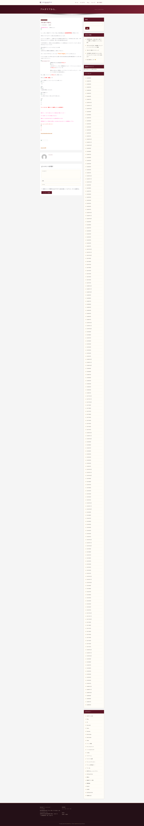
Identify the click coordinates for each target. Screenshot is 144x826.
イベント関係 (89, 743)
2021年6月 (89, 267)
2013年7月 (89, 555)
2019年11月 (89, 325)
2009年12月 (89, 686)
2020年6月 (89, 304)
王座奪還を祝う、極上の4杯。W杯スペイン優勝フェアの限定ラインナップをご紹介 (94, 41)
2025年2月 (89, 133)
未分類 (88, 789)
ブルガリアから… (101, 9)
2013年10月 (89, 545)
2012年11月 (89, 579)
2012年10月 (89, 582)
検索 (86, 19)
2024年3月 (89, 166)
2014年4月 (89, 527)
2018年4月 (89, 383)
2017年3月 (89, 423)
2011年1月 (89, 646)
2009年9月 (89, 695)
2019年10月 (89, 328)
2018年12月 (89, 359)
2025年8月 (89, 114)
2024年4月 (89, 163)
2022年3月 (89, 240)
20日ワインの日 (90, 716)
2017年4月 (89, 420)
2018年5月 (89, 380)
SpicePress (77, 823)
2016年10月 (89, 438)
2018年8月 (89, 371)
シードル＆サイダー (90, 749)
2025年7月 (89, 117)
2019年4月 (89, 347)
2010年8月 (89, 662)
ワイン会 (88, 768)
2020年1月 (89, 319)
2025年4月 (89, 126)
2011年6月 (89, 631)
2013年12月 (89, 539)
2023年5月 (89, 197)
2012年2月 (89, 606)
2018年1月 (89, 392)
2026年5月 (89, 87)
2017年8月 (89, 408)
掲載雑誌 (88, 783)
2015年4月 (89, 493)
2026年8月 (89, 78)
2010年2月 (89, 680)
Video (88, 740)
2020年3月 (89, 313)
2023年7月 (89, 191)
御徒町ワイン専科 (90, 780)
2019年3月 (89, 350)
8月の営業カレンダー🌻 (91, 59)
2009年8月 (89, 698)
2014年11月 (89, 506)
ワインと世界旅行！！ (91, 764)
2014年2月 (89, 533)
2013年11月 (89, 542)
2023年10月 (89, 181)
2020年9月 (89, 295)
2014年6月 (89, 521)
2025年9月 (89, 111)
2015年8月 (89, 481)
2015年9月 (89, 478)
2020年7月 (89, 301)
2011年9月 (89, 622)
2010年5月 (89, 671)
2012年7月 (89, 591)
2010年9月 (89, 658)
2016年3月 (89, 460)
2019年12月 (89, 322)
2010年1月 (89, 683)
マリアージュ (89, 755)
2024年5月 (89, 160)
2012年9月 (89, 585)
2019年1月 (89, 356)
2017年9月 (89, 405)
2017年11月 (89, 399)
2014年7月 (89, 518)
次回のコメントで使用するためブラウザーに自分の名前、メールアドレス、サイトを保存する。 (61, 188)
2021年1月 (89, 282)
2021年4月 (89, 273)
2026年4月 (89, 90)
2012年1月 (89, 610)
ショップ (93, 2)
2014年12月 (89, 503)
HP (87, 722)
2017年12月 (89, 396)
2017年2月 (89, 426)
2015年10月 (89, 475)
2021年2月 (89, 279)
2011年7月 (89, 628)
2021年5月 (89, 270)
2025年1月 (89, 136)
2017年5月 (89, 417)
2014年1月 (89, 536)
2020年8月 (89, 298)
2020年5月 (89, 307)
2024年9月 (89, 148)
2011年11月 (89, 616)
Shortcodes (89, 734)
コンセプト (82, 2)
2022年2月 (89, 243)
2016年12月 (89, 432)
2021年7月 (89, 264)
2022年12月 (89, 212)
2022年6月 (89, 230)
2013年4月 (89, 564)
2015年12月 (89, 469)
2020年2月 (89, 316)
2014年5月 (89, 524)
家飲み (88, 777)
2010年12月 (89, 649)
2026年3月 (89, 93)
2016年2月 (89, 463)
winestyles (44, 24)
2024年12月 (89, 139)
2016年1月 (89, 466)
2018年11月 (89, 362)
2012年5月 (89, 597)
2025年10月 (89, 108)
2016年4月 (89, 457)
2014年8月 (89, 515)
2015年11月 (89, 472)
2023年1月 (89, 209)
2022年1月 (89, 246)
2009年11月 (89, 689)
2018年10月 (89, 365)
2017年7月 (89, 411)
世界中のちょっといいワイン (92, 771)
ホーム (76, 2)
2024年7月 (89, 154)
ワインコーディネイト (91, 761)
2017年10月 (89, 402)
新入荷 (50, 24)
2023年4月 (89, 200)
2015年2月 (89, 496)
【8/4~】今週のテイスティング (93, 50)
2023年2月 (89, 206)
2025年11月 (89, 105)
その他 (88, 752)
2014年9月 (89, 512)
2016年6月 (89, 451)
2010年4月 (89, 674)
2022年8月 (89, 224)
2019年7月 (89, 337)
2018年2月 (89, 389)
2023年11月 (89, 178)
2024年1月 (89, 172)
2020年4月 (89, 310)
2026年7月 (89, 81)
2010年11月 (89, 652)
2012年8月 (89, 588)
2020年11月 (89, 289)
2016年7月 (89, 448)
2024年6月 (89, 157)
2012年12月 (89, 576)
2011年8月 (89, 625)
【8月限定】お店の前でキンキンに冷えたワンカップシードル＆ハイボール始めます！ (94, 55)
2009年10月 (89, 692)
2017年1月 (89, 429)
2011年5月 (89, 634)
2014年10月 (89, 509)
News (88, 728)
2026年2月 (89, 96)
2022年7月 (89, 227)
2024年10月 (89, 145)
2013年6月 (89, 558)
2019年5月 (89, 344)
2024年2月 (89, 169)
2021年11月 (89, 252)
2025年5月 (89, 123)
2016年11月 (89, 435)
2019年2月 (89, 353)
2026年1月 (89, 99)
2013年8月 (89, 551)
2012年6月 (89, 594)
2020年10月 (89, 292)
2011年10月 (89, 619)
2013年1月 (89, 573)
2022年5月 (89, 233)
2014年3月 (89, 530)
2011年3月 (89, 640)
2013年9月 (89, 548)
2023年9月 (89, 185)
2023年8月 (89, 188)
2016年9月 (89, 441)
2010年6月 (89, 668)
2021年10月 (89, 255)
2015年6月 (89, 487)
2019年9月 (89, 331)
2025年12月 (89, 102)
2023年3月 (89, 203)
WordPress (69, 823)
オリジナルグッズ (90, 746)
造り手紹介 (99, 2)
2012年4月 (89, 600)
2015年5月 (89, 490)
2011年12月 (89, 613)
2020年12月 (89, 285)
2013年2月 (89, 570)
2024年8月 (89, 151)
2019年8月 (89, 334)
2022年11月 (89, 215)
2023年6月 (89, 194)
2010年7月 (89, 665)
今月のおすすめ (90, 774)
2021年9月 (89, 258)
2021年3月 (89, 276)
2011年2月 (89, 643)
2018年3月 (89, 386)
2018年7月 (89, 374)
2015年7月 (89, 484)
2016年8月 (89, 444)
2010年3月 (89, 677)
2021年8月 (89, 261)
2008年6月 (89, 704)
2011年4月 (89, 637)
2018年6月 (89, 377)
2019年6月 (89, 340)
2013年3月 (89, 567)
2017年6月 (89, 414)
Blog (88, 2)
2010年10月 (89, 655)
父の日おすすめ (90, 792)
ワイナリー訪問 (90, 758)
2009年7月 (89, 701)
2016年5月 (89, 454)
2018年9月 (89, 368)
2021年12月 (89, 249)
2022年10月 (89, 218)
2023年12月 (89, 175)
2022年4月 (89, 237)
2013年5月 (89, 561)
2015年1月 (89, 499)
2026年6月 (89, 84)
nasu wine (89, 725)
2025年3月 (89, 130)
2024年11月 (89, 142)
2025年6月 (89, 120)
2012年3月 (89, 603)
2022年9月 (89, 221)
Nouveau (88, 731)
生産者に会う (89, 795)
